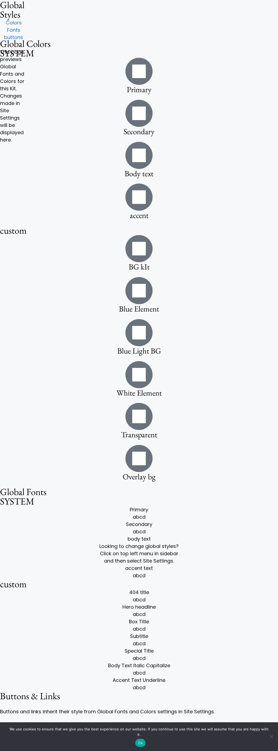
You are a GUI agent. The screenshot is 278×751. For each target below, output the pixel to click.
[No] (271, 736)
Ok (140, 743)
